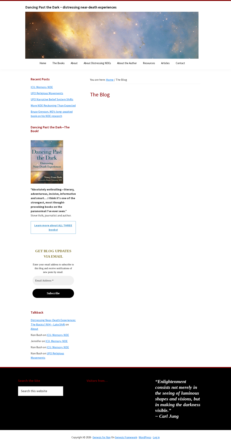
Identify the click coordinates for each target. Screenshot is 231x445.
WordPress (145, 437)
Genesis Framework (126, 437)
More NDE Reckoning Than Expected (53, 105)
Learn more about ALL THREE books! (53, 227)
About (34, 329)
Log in (156, 437)
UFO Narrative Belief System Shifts (52, 99)
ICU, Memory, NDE (42, 87)
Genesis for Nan (102, 437)
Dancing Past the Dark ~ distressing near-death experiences (71, 7)
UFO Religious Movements (47, 93)
